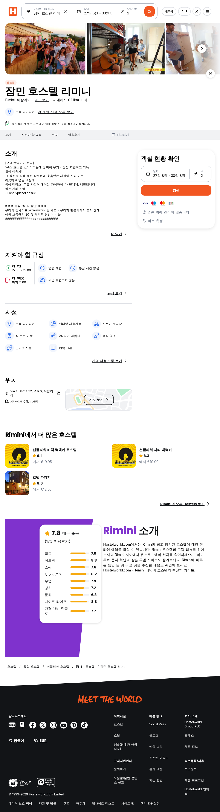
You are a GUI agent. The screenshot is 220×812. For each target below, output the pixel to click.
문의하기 (120, 769)
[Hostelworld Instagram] (53, 725)
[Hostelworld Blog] (12, 725)
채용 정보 (191, 746)
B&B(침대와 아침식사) (125, 746)
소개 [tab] (8, 134)
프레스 (189, 735)
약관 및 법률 (47, 803)
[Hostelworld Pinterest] (73, 725)
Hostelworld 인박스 (197, 791)
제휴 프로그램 (194, 780)
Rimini (10, 100)
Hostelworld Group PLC (193, 724)
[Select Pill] (196, 11)
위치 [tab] (55, 134)
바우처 (80, 803)
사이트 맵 (127, 803)
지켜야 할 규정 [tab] (31, 134)
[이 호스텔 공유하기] (210, 73)
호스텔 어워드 (159, 758)
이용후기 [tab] (74, 134)
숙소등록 (191, 769)
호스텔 (11, 82)
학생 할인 (156, 780)
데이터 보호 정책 (20, 803)
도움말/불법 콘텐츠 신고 (125, 780)
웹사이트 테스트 (103, 803)
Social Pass (157, 724)
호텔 (117, 735)
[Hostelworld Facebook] (32, 725)
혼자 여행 (156, 769)
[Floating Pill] (201, 48)
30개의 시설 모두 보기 (56, 112)
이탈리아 (24, 100)
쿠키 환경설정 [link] (150, 803)
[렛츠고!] (149, 11)
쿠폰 (66, 803)
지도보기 (42, 100)
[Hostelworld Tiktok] (84, 725)
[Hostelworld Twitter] (43, 725)
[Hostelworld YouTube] (63, 725)
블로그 (153, 735)
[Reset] (66, 11)
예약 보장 (156, 746)
